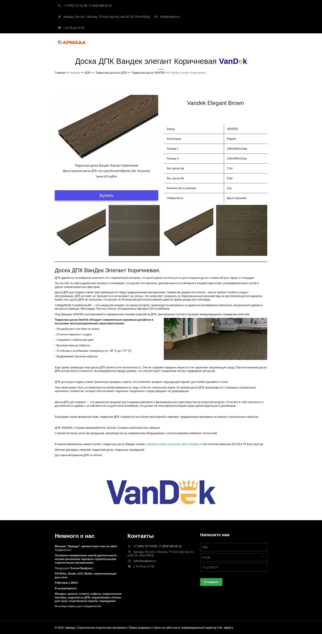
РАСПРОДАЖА (158, 42)
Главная (115, 42)
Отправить (211, 582)
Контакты (198, 42)
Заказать (179, 42)
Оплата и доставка (225, 42)
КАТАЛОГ (134, 42)
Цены (249, 42)
